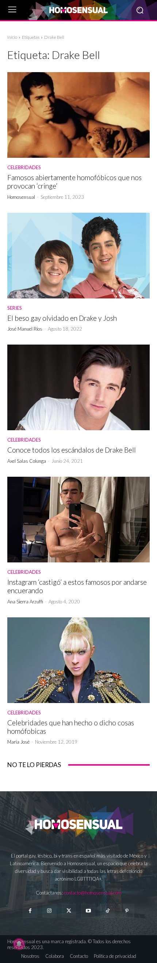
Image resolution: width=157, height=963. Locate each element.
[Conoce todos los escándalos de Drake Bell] (78, 387)
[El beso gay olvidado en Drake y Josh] (78, 255)
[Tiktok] (107, 911)
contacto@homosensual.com (93, 893)
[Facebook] (30, 911)
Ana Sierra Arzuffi (25, 602)
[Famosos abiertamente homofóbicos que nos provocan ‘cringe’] (78, 115)
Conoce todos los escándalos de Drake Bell (71, 450)
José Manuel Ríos (24, 329)
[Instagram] (49, 911)
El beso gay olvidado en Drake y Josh (62, 318)
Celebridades (24, 167)
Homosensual (21, 197)
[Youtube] (88, 911)
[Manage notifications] (19, 944)
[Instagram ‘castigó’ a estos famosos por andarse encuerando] (78, 519)
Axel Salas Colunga (26, 461)
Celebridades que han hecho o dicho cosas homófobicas (70, 726)
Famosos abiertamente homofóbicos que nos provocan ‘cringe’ (74, 181)
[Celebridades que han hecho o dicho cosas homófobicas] (78, 660)
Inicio (12, 37)
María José (18, 742)
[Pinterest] (127, 911)
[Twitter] (69, 911)
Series (14, 308)
